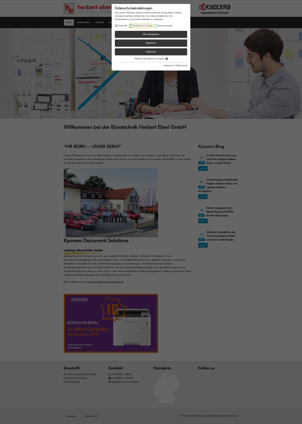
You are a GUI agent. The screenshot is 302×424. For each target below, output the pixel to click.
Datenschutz (181, 65)
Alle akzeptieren (151, 34)
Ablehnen (151, 51)
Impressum (168, 65)
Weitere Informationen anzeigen (149, 58)
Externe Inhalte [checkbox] (165, 25)
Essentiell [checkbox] (123, 25)
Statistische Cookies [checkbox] (142, 25)
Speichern (151, 43)
